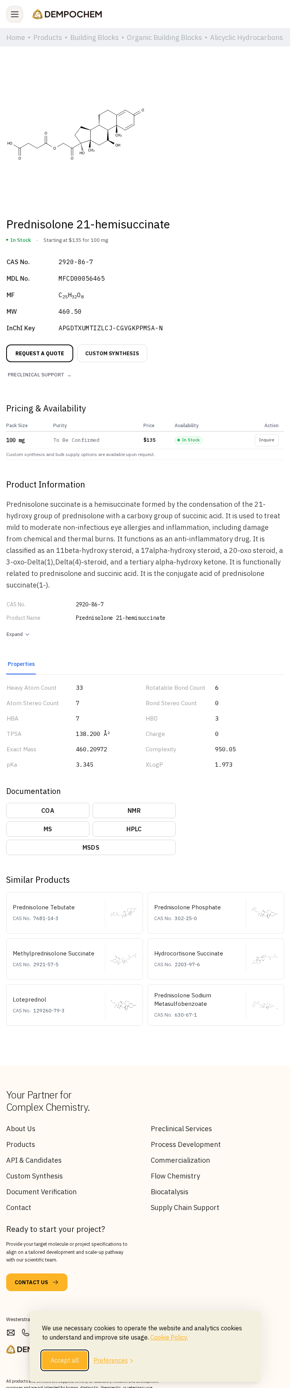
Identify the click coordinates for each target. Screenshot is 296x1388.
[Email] (10, 1333)
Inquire (266, 440)
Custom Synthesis (34, 1176)
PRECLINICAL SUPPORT (40, 374)
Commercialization (180, 1160)
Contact (18, 1207)
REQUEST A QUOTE (39, 353)
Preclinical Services (181, 1128)
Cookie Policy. (169, 1337)
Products (20, 1144)
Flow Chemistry (175, 1176)
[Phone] (25, 1333)
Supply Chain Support (185, 1207)
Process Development (186, 1144)
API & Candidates (34, 1160)
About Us (20, 1128)
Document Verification (41, 1191)
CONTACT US (31, 1282)
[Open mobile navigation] (14, 14)
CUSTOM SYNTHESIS (112, 353)
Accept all (64, 1360)
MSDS (90, 847)
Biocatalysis (169, 1191)
